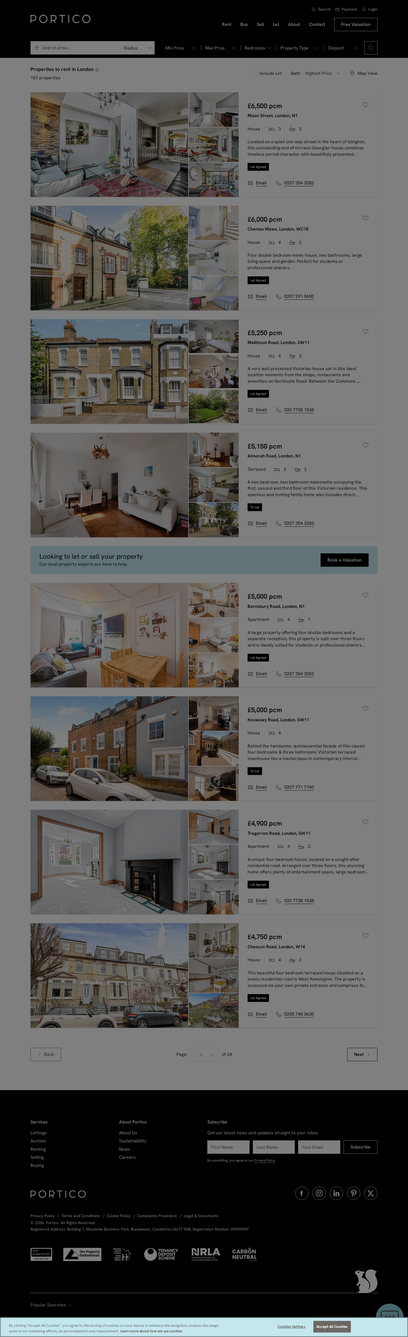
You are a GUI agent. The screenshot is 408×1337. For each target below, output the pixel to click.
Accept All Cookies (331, 1326)
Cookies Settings (291, 1326)
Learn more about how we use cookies (151, 1331)
